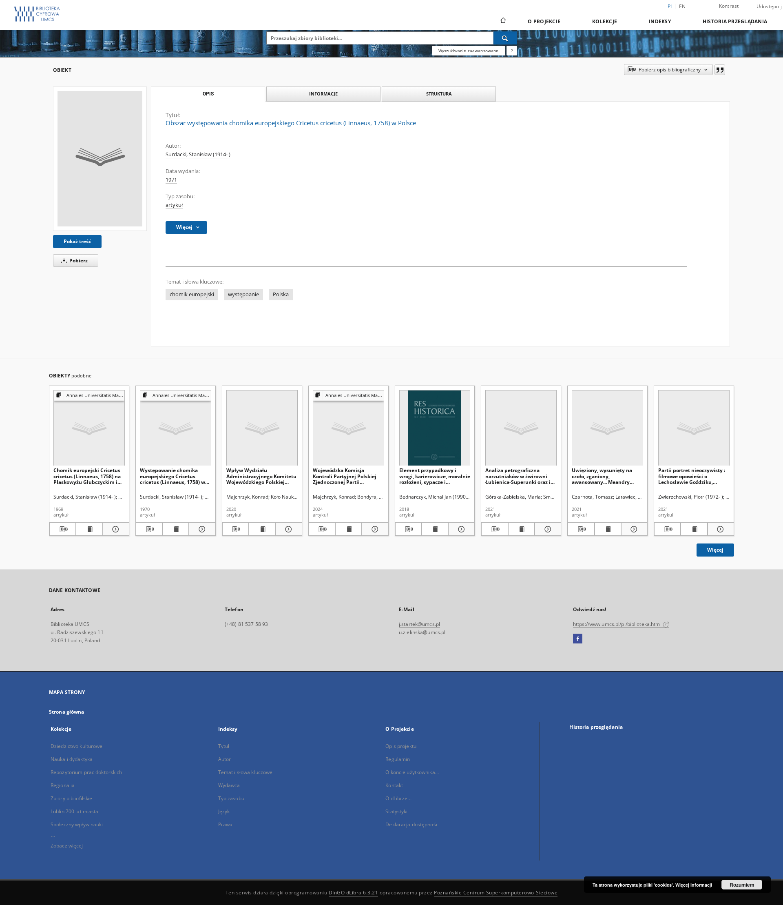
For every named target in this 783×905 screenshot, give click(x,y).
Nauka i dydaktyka (72, 759)
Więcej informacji (693, 885)
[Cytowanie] (719, 69)
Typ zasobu (231, 798)
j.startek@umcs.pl (419, 624)
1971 (171, 179)
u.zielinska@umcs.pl (422, 632)
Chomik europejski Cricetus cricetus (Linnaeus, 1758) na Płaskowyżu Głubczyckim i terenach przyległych (87, 476)
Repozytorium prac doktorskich (86, 772)
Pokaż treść (77, 241)
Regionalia (63, 785)
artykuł (174, 205)
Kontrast (729, 5)
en (682, 6)
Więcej (715, 549)
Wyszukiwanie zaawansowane (468, 50)
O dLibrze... (398, 798)
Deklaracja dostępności (412, 824)
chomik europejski (192, 294)
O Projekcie (544, 21)
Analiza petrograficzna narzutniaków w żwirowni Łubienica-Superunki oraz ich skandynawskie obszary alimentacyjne (520, 476)
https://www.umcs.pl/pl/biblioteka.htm (617, 624)
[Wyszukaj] (505, 37)
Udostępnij (769, 6)
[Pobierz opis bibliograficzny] (62, 529)
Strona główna (66, 711)
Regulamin (397, 759)
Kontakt (394, 785)
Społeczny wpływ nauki (77, 824)
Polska (281, 294)
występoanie (243, 294)
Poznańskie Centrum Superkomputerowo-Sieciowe (495, 892)
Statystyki (396, 811)
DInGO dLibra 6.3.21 (353, 892)
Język (224, 811)
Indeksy (660, 21)
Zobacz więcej (67, 845)
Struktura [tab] (439, 94)
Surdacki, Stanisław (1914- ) (198, 154)
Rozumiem (742, 884)
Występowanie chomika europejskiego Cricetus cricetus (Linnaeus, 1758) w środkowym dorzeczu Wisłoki (175, 476)
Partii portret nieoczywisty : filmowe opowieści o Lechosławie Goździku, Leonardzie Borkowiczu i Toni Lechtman (693, 476)
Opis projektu (400, 746)
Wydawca (229, 785)
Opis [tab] (208, 94)
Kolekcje (604, 21)
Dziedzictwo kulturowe (77, 746)
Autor (224, 759)
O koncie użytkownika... (412, 772)
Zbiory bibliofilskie (71, 798)
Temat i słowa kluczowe (245, 772)
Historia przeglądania (735, 21)
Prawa (225, 824)
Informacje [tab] (323, 94)
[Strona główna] (502, 21)
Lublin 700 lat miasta (75, 811)
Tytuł (224, 746)
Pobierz (78, 260)
